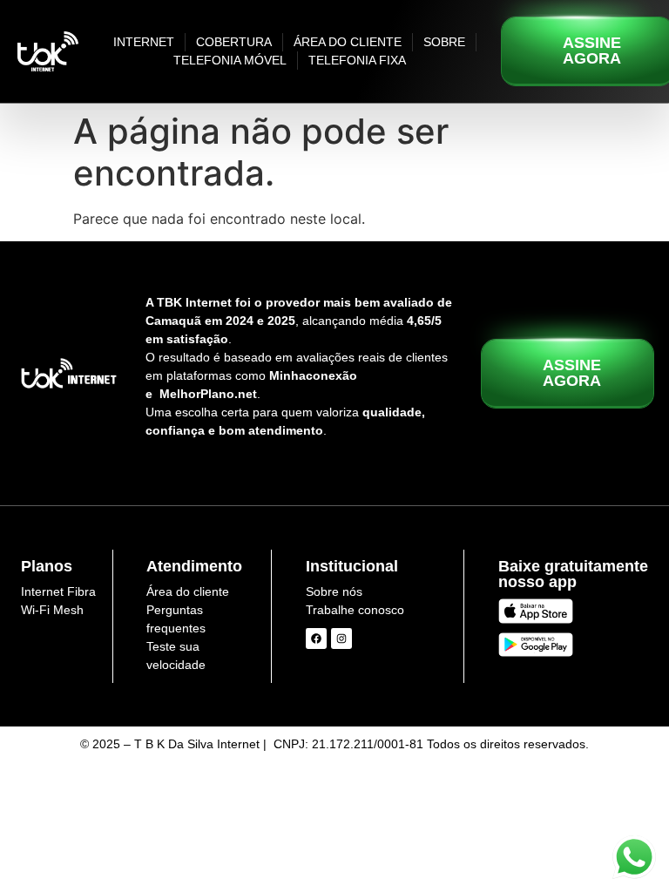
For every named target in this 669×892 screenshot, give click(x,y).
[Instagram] (341, 638)
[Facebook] (316, 638)
